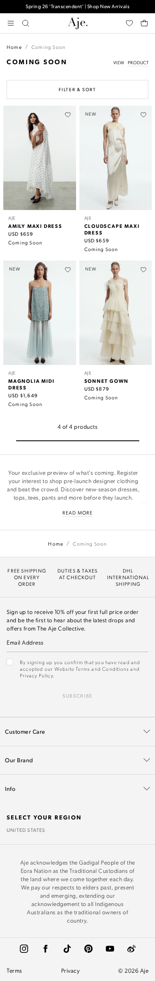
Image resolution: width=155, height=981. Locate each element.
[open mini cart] (144, 23)
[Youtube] (110, 949)
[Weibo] (131, 949)
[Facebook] (45, 949)
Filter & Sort (77, 89)
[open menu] (11, 23)
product (138, 62)
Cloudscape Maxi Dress (112, 229)
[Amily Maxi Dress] (39, 158)
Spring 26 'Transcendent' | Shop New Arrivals (77, 6)
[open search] (25, 23)
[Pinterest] (88, 949)
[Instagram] (24, 949)
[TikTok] (67, 949)
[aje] (78, 23)
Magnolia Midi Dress (31, 384)
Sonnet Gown (106, 380)
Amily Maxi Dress (35, 225)
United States (26, 829)
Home (14, 46)
